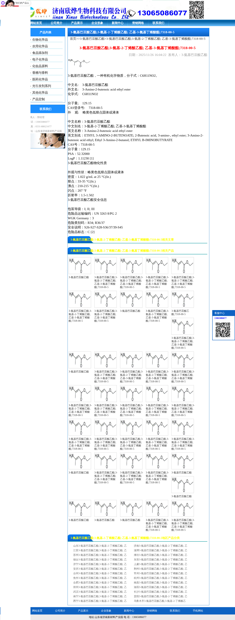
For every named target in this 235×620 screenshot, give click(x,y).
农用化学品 (40, 46)
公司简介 (56, 22)
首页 (73, 38)
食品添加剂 (40, 53)
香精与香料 (40, 72)
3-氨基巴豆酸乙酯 (92, 38)
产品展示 (77, 22)
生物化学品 (40, 39)
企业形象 (97, 22)
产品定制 (38, 99)
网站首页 (36, 22)
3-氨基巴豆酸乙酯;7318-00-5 (180, 313)
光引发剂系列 (41, 86)
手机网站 (198, 610)
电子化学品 (40, 59)
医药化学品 (40, 79)
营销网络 (138, 22)
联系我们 (158, 22)
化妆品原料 (40, 66)
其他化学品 (40, 92)
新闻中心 (118, 22)
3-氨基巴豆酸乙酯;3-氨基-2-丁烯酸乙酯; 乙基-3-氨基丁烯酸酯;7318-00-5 (106, 282)
